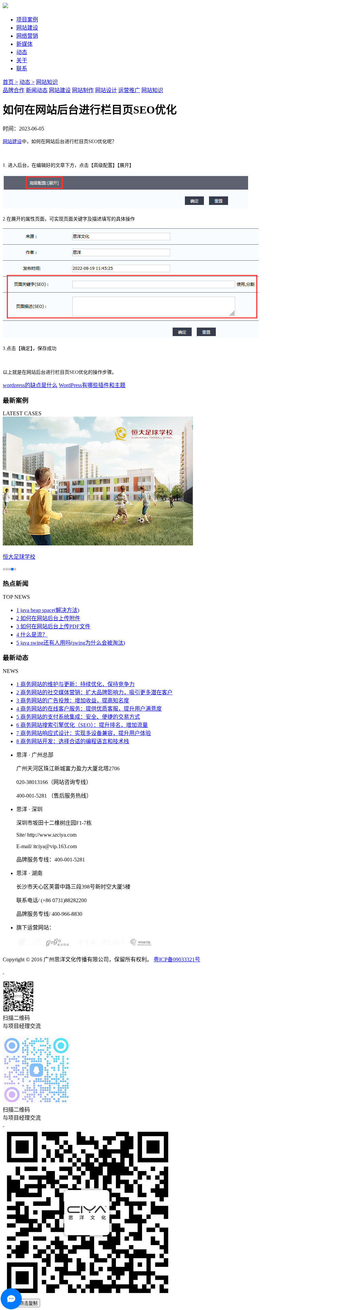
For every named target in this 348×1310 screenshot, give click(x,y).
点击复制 (28, 1303)
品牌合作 (13, 90)
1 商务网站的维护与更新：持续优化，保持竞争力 (75, 684)
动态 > (27, 82)
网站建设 (27, 28)
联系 (21, 68)
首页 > (10, 82)
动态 (21, 52)
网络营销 (27, 36)
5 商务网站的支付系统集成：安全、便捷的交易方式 (78, 717)
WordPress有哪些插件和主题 (92, 385)
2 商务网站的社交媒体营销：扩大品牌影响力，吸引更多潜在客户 (94, 692)
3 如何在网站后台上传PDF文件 (53, 626)
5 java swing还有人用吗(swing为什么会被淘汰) (70, 643)
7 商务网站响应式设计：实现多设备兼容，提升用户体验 (83, 733)
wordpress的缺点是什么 (30, 385)
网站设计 (106, 90)
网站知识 (47, 82)
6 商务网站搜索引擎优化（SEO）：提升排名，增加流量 (82, 725)
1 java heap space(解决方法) (47, 610)
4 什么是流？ (32, 634)
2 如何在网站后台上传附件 (48, 618)
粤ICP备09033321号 (177, 959)
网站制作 (83, 90)
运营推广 (129, 90)
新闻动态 (37, 90)
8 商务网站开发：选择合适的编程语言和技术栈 (72, 741)
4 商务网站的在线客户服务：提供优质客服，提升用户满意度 (89, 709)
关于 (21, 60)
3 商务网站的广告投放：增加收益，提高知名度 (72, 700)
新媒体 (24, 44)
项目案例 (27, 19)
